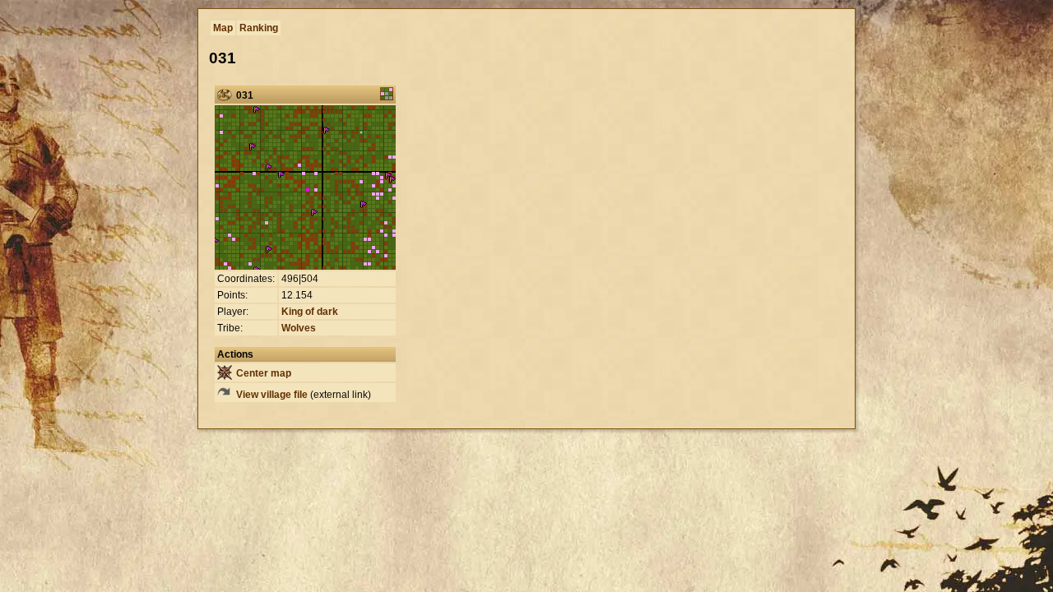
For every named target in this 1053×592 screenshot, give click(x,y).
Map (223, 28)
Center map (262, 373)
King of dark (309, 311)
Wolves (298, 328)
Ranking (258, 28)
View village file (271, 394)
